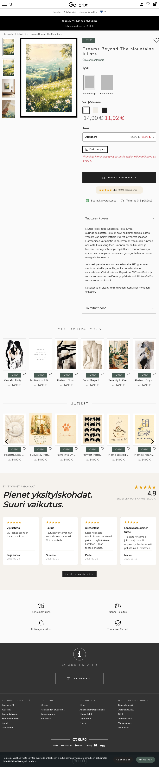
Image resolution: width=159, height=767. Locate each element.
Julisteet (6, 709)
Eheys (83, 723)
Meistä (44, 705)
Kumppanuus (48, 714)
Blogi (82, 705)
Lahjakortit (82, 678)
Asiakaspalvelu (126, 709)
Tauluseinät (8, 705)
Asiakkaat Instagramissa (92, 709)
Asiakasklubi (125, 718)
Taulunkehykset (10, 714)
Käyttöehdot (86, 718)
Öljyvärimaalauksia (93, 60)
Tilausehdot (86, 714)
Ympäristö (46, 718)
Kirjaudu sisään (126, 705)
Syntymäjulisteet (10, 718)
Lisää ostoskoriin (121, 177)
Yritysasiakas (124, 723)
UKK (120, 714)
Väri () (91, 102)
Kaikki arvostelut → (79, 574)
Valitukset (123, 727)
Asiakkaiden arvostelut (52, 709)
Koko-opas (96, 149)
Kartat (5, 723)
